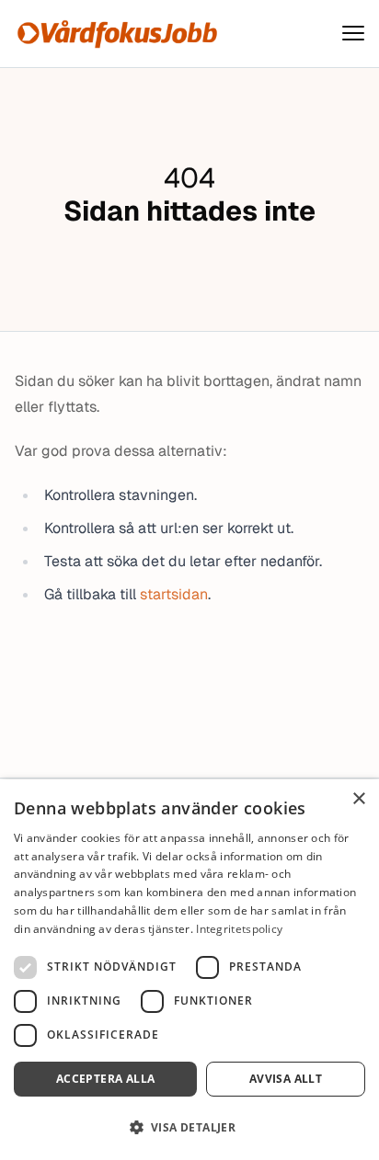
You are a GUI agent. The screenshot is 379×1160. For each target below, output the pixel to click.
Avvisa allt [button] (285, 1078)
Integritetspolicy (239, 929)
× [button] (358, 799)
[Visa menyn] (353, 33)
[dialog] (189, 969)
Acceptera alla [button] (105, 1078)
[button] (189, 1127)
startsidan (174, 594)
